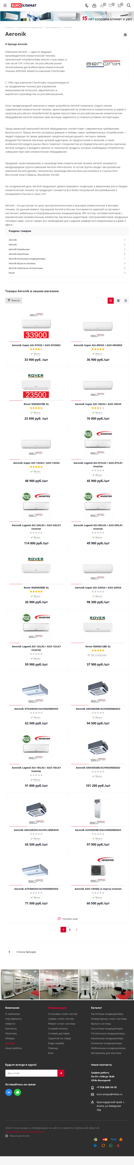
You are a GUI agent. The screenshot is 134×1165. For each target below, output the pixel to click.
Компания (12, 1007)
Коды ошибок (56, 1043)
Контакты (11, 1028)
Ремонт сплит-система (61, 1023)
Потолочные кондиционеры (108, 1033)
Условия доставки (59, 1033)
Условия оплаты (58, 1028)
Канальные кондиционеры (107, 1038)
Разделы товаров (20, 231)
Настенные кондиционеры (107, 1014)
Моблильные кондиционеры (108, 1048)
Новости (10, 1023)
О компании (12, 1014)
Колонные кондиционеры (106, 1043)
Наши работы (13, 1048)
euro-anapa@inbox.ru (109, 1094)
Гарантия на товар (59, 1038)
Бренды (10, 1043)
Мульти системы (101, 1023)
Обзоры (10, 1038)
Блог (51, 1053)
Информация (57, 1007)
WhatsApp (17, 1092)
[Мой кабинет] (94, 5)
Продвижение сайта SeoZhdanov (24, 1131)
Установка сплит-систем (62, 1014)
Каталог (96, 1007)
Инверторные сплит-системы (109, 1018)
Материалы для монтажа (106, 1053)
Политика (11, 1033)
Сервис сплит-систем (61, 1018)
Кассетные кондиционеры (107, 1028)
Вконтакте (8, 1092)
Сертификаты (13, 1018)
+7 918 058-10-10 (107, 1087)
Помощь (53, 1048)
